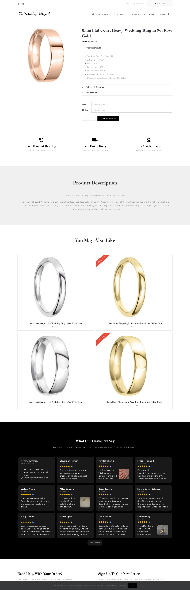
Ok (132, 586)
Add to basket (108, 118)
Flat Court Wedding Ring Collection (47, 202)
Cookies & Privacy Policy (112, 586)
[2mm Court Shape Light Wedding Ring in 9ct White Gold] (50, 256)
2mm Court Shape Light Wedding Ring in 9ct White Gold (55, 323)
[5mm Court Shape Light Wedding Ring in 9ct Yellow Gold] (128, 335)
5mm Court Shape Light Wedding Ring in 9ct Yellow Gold (134, 401)
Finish (85, 110)
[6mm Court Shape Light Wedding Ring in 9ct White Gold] (50, 335)
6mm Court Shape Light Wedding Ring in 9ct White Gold (55, 401)
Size (84, 104)
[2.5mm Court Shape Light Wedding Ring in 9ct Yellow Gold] (128, 256)
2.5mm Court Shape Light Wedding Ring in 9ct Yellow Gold (134, 323)
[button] (168, 14)
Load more (95, 543)
